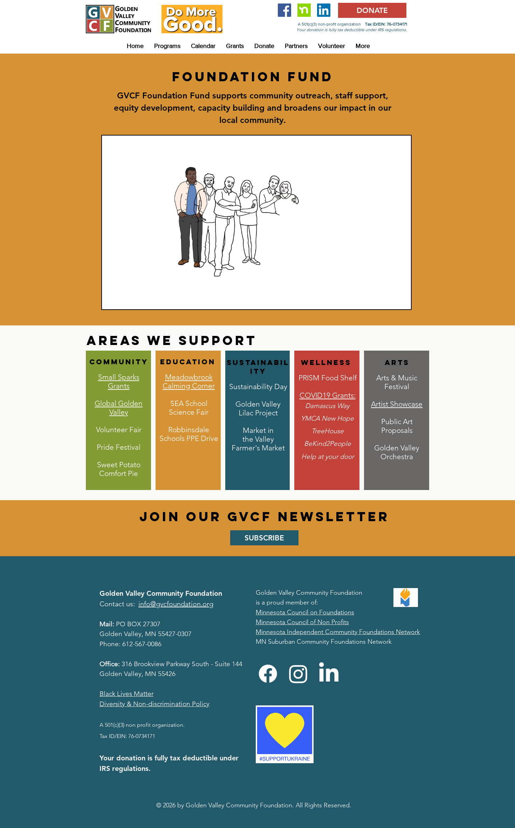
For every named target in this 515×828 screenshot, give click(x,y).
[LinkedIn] (329, 674)
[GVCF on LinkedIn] (323, 10)
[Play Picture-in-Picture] (389, 299)
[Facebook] (268, 674)
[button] (167, 46)
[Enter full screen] (401, 299)
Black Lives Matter (126, 694)
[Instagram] (298, 674)
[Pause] (111, 299)
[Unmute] (123, 299)
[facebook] (284, 10)
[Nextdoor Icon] (304, 10)
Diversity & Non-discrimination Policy (154, 704)
